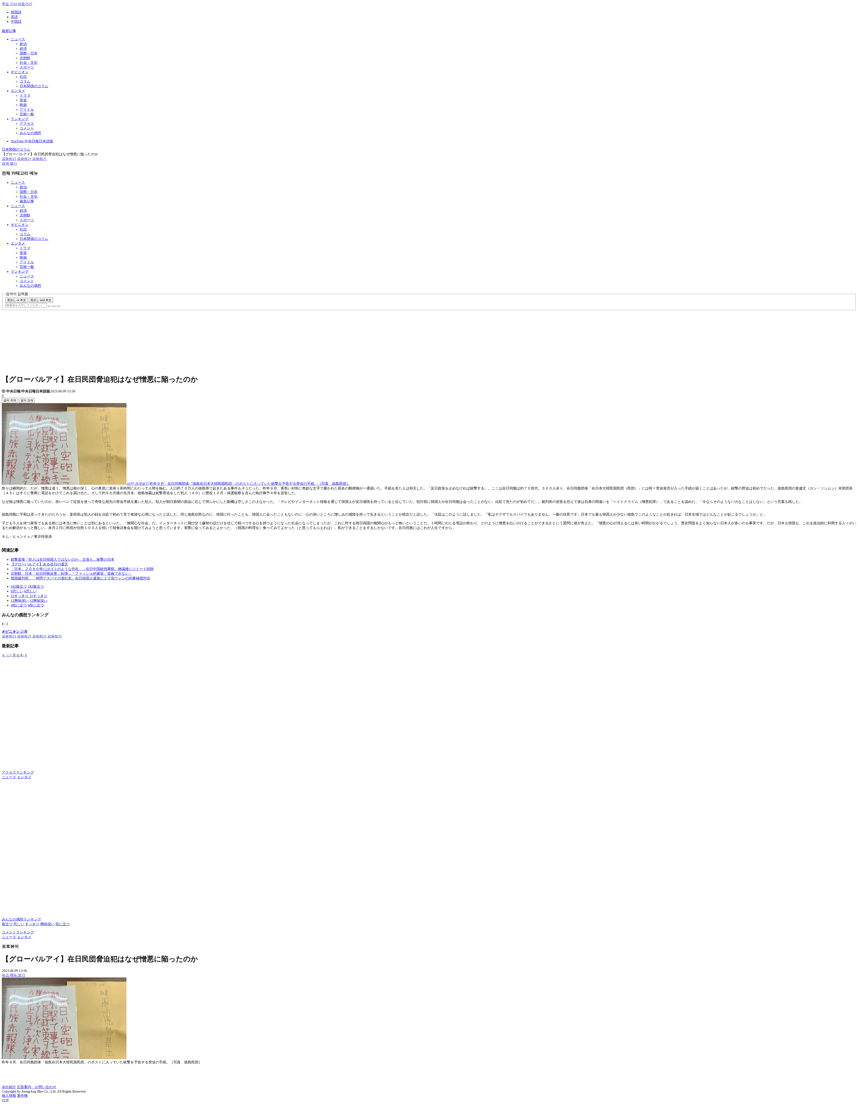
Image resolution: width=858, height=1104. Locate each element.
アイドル (27, 109)
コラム (25, 81)
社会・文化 (29, 63)
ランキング (20, 119)
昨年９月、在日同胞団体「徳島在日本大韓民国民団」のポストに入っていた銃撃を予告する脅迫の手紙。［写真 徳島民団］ (250, 483)
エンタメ (18, 91)
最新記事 (9, 31)
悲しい (18, 924)
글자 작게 (10, 400)
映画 (23, 105)
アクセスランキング (18, 772)
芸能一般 (27, 114)
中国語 (16, 21)
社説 (23, 77)
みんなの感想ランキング (21, 919)
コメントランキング (18, 932)
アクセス (27, 123)
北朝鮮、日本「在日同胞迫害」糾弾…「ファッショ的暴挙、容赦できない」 (71, 573)
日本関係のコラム (34, 86)
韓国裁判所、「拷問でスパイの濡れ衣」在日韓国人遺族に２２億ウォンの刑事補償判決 (80, 578)
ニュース (18, 39)
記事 (15, 631)
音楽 (23, 100)
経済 (23, 48)
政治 (23, 44)
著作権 (22, 1096)
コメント (27, 128)
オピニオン (20, 72)
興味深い (47, 924)
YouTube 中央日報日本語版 (32, 141)
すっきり (32, 924)
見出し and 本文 (40, 300)
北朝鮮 (25, 58)
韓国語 (16, 12)
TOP (5, 1100)
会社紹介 (9, 1087)
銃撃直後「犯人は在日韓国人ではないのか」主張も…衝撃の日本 (62, 559)
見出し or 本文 (16, 300)
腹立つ (7, 924)
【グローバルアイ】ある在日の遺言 (39, 564)
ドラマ (25, 95)
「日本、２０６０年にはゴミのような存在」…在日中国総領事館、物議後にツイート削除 (82, 569)
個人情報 (9, 1096)
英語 (14, 17)
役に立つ (62, 924)
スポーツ (27, 67)
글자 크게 (27, 400)
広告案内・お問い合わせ (36, 1087)
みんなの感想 (30, 133)
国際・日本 (29, 53)
